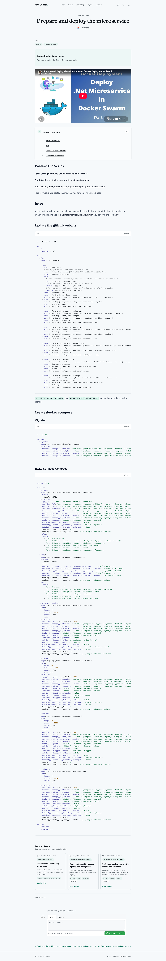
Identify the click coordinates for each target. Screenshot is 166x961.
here (116, 214)
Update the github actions (56, 151)
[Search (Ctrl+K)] (123, 4)
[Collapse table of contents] (127, 131)
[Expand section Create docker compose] (42, 155)
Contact (99, 5)
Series (70, 5)
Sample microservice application (77, 214)
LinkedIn (123, 956)
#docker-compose (50, 44)
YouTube (116, 956)
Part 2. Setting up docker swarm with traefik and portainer (62, 180)
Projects (90, 5)
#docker (38, 44)
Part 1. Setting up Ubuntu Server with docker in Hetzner (61, 173)
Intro (47, 146)
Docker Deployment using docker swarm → (113, 946)
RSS (129, 956)
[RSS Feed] (117, 4)
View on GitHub (40, 897)
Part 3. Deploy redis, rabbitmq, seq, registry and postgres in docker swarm (70, 186)
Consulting (80, 5)
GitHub (108, 956)
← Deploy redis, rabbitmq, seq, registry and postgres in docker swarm (64, 946)
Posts (63, 5)
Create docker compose (55, 156)
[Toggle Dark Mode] (128, 4)
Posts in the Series (53, 141)
